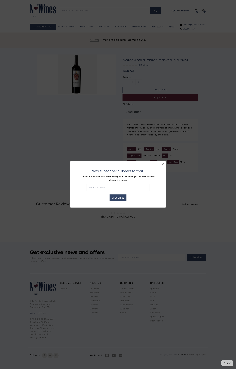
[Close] (162, 164)
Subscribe (118, 198)
